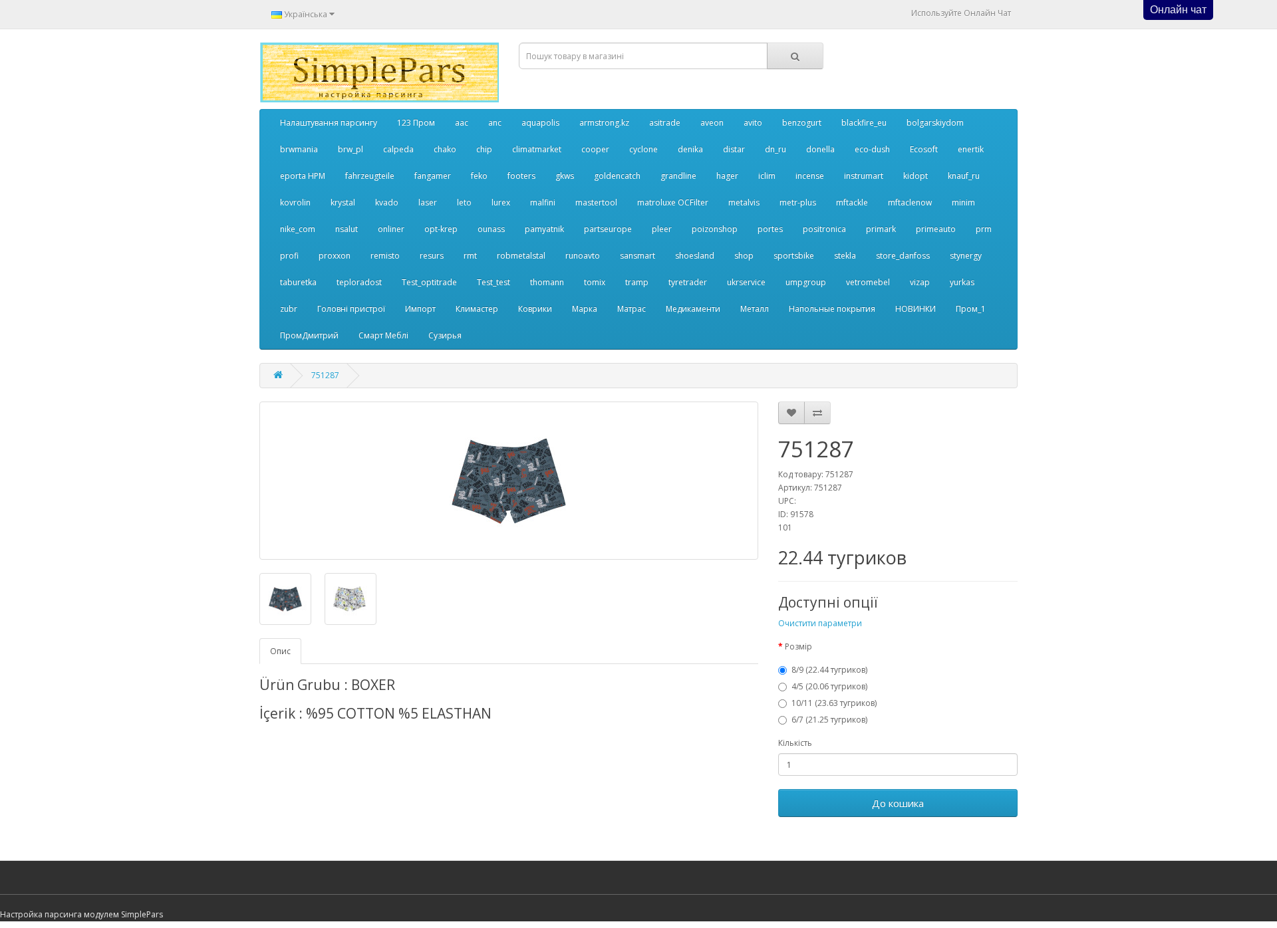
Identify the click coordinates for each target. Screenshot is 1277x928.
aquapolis (540, 122)
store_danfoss (903, 255)
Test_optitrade (429, 282)
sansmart (637, 255)
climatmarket (536, 149)
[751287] (508, 481)
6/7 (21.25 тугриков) (829, 719)
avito (753, 122)
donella (820, 149)
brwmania (299, 149)
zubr (288, 308)
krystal (343, 202)
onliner (391, 229)
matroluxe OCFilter (672, 202)
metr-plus (798, 202)
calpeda (398, 149)
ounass (491, 229)
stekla (845, 255)
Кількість (795, 743)
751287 (325, 375)
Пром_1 (971, 308)
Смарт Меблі (383, 335)
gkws (564, 175)
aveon (712, 122)
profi (289, 255)
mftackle (852, 202)
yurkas (962, 282)
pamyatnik (544, 229)
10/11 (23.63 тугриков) (834, 703)
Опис (280, 651)
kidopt (915, 175)
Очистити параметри (820, 623)
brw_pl (350, 149)
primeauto (936, 229)
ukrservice (746, 282)
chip (484, 149)
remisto (385, 255)
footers (521, 175)
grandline (678, 175)
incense (809, 175)
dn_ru (775, 149)
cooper (595, 149)
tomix (594, 282)
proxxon (335, 255)
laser (427, 202)
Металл (754, 308)
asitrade (664, 122)
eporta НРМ (302, 175)
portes (770, 229)
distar (734, 149)
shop (744, 255)
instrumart (863, 175)
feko (479, 175)
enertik (971, 149)
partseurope (608, 229)
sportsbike (794, 255)
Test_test (493, 282)
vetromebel (868, 282)
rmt (470, 255)
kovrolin (295, 202)
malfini (542, 202)
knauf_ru (964, 175)
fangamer (432, 175)
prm (984, 229)
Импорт (420, 308)
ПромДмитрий (309, 335)
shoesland (694, 255)
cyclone (643, 149)
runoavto (582, 255)
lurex (501, 202)
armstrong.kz (604, 122)
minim (963, 202)
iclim (767, 175)
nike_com (297, 229)
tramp (636, 282)
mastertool (596, 202)
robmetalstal (521, 255)
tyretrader (687, 282)
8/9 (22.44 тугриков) (829, 669)
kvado (386, 202)
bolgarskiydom (935, 122)
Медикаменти (693, 308)
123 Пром (416, 122)
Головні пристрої (351, 308)
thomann (547, 282)
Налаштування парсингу (328, 122)
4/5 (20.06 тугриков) (829, 686)
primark (881, 229)
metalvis (744, 202)
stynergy (966, 255)
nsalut (346, 229)
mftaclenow (910, 202)
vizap (920, 282)
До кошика (898, 803)
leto (464, 202)
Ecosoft (924, 149)
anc (494, 122)
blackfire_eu (864, 122)
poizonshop (715, 229)
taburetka (298, 282)
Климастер (477, 308)
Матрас (631, 308)
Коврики (535, 308)
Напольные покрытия (832, 308)
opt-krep (441, 229)
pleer (662, 229)
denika (690, 149)
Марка (584, 308)
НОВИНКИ (915, 308)
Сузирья (445, 335)
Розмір (798, 646)
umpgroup (805, 282)
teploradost (359, 282)
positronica (824, 229)
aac (461, 122)
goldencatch (617, 175)
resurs (432, 255)
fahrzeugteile (369, 175)
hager (727, 175)
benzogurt (801, 122)
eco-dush (872, 149)
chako (445, 149)
